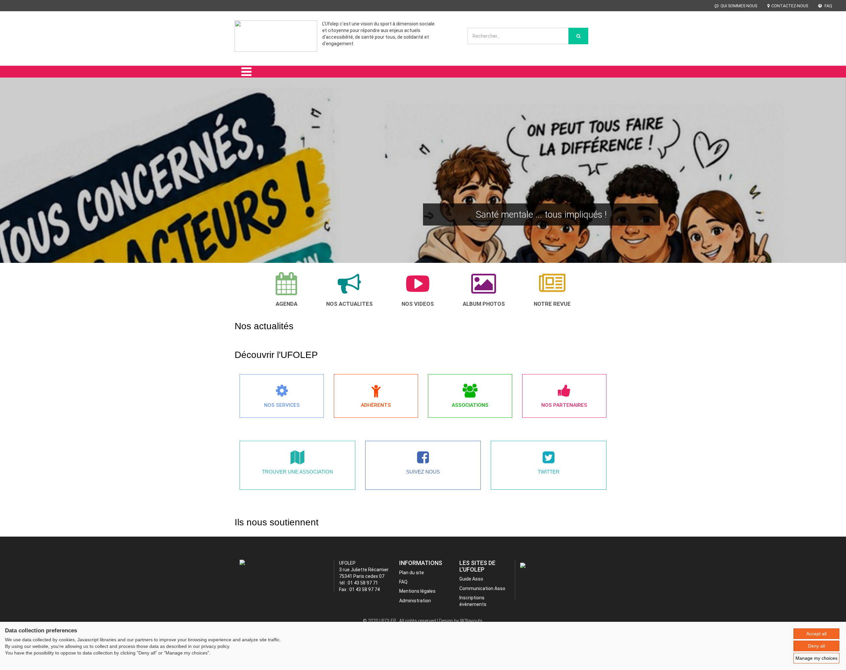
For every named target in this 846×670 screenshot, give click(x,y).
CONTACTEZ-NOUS (789, 5)
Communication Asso (482, 588)
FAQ (828, 5)
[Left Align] (578, 36)
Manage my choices (816, 658)
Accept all (816, 633)
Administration (415, 600)
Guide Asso (471, 579)
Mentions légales (417, 591)
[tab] (286, 289)
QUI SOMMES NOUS (738, 5)
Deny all (816, 646)
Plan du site (411, 572)
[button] (18, 179)
